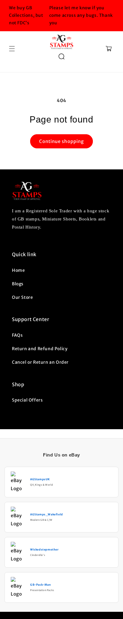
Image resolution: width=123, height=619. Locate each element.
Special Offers (27, 400)
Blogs (18, 284)
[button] (12, 48)
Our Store (22, 297)
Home (18, 270)
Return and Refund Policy (39, 348)
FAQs (17, 335)
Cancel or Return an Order (40, 362)
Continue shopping (61, 141)
